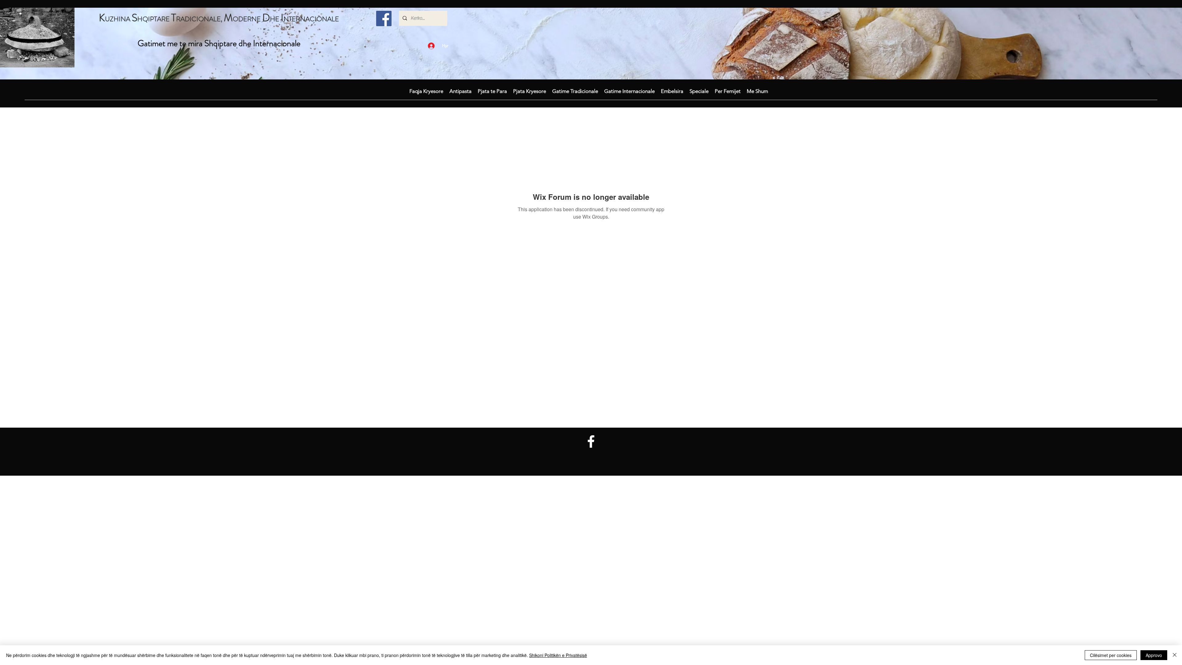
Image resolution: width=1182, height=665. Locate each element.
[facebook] (384, 18)
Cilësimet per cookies (1111, 655)
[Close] (1174, 655)
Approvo (1154, 655)
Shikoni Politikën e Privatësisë (558, 655)
